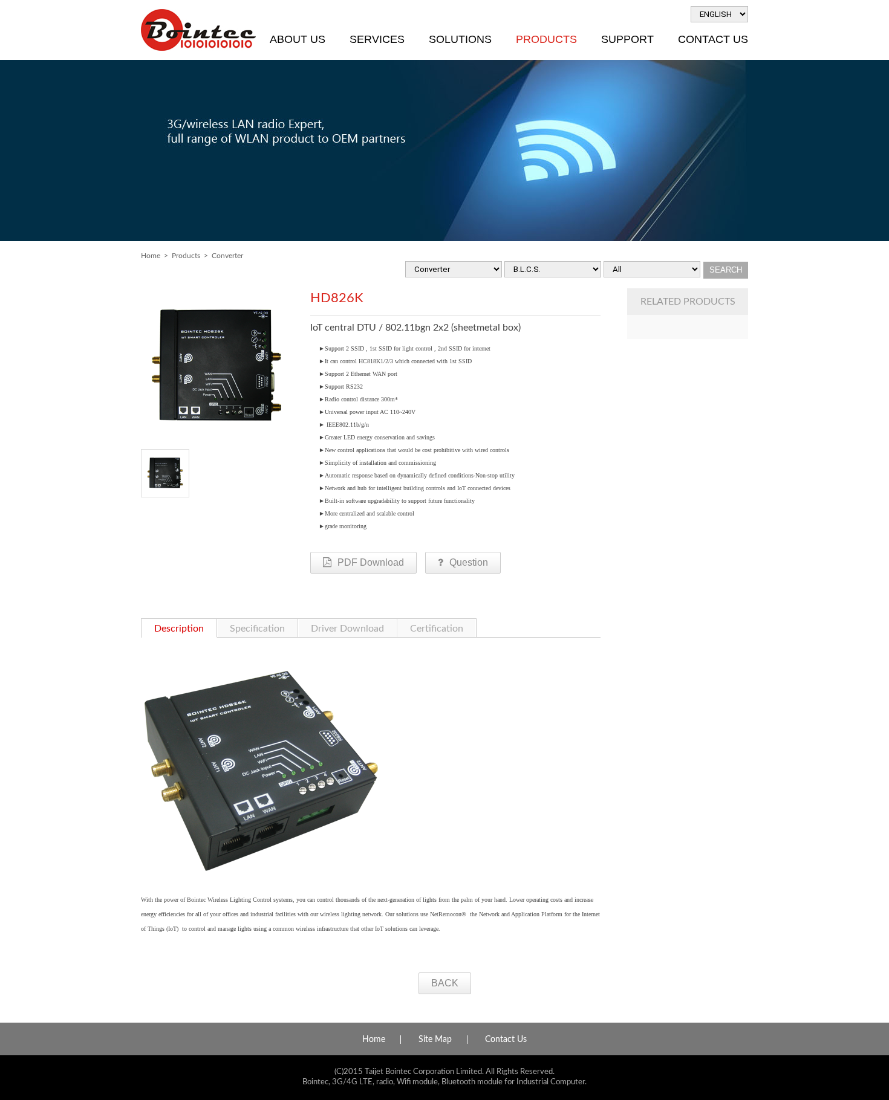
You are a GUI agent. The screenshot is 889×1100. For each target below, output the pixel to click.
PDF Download (370, 562)
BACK (444, 983)
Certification (436, 628)
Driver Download (347, 628)
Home (150, 255)
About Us (297, 39)
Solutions (460, 39)
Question (468, 562)
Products (546, 39)
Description (179, 628)
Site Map (435, 1039)
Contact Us (713, 39)
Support (627, 39)
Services (377, 39)
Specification (257, 628)
